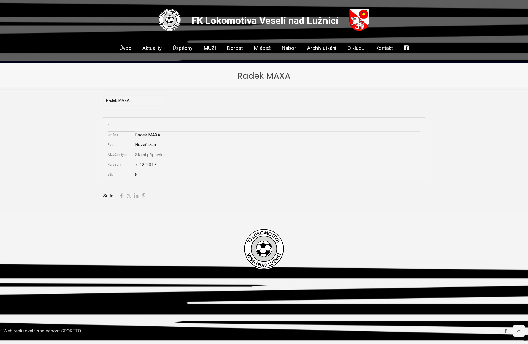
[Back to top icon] (519, 331)
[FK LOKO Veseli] (170, 29)
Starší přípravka (150, 154)
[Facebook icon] (506, 331)
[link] (209, 58)
